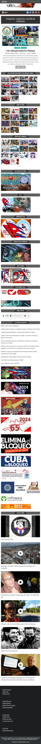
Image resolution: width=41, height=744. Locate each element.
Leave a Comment (31, 53)
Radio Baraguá (7, 719)
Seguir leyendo (20, 67)
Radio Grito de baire (8, 705)
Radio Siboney (7, 701)
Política (23, 48)
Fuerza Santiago (7, 707)
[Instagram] (33, 12)
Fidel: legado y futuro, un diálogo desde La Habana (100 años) (20, 329)
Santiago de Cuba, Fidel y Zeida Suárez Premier (16, 357)
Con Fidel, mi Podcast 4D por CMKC (12, 360)
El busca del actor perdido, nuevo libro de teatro (18, 624)
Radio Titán (6, 694)
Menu (5, 2)
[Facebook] (30, 12)
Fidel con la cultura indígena (10, 326)
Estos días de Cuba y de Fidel (10, 363)
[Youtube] (36, 12)
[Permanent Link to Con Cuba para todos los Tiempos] (20, 36)
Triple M (5, 728)
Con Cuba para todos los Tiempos (20, 50)
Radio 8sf (5, 692)
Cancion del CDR (7, 539)
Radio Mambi (6, 703)
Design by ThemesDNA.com (20, 742)
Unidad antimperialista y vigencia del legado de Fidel (18, 332)
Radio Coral (6, 717)
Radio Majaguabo (7, 730)
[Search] (39, 12)
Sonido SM (5, 715)
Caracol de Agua (7, 721)
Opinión (17, 48)
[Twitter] (27, 12)
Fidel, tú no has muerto (9, 651)
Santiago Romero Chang (11, 53)
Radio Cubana (6, 689)
